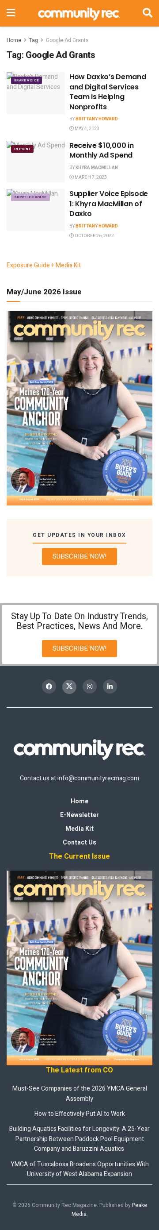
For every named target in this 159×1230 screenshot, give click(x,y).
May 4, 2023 (86, 129)
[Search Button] (147, 13)
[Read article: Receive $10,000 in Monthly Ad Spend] (36, 161)
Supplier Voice (30, 197)
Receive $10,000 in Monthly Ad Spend (101, 150)
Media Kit (79, 828)
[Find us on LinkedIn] (110, 686)
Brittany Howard (97, 119)
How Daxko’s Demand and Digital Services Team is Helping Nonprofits (107, 92)
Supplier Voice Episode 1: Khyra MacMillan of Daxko (108, 204)
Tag (33, 40)
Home (14, 40)
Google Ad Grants (67, 40)
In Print (22, 149)
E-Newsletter (79, 815)
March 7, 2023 (90, 177)
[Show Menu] (11, 13)
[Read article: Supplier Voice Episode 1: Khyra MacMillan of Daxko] (36, 210)
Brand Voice (26, 80)
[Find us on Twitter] (69, 687)
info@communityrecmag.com (98, 778)
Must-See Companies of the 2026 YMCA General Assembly (79, 1093)
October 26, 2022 (94, 236)
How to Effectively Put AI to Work (79, 1113)
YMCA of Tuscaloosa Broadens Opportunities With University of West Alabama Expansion (80, 1169)
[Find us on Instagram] (90, 686)
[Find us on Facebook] (49, 686)
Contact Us (79, 842)
